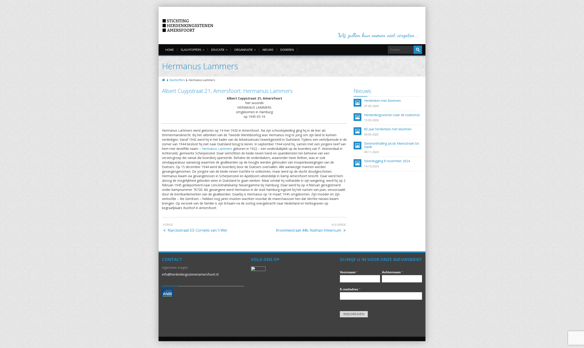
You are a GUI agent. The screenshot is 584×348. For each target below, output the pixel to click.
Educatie (217, 50)
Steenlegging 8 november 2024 (387, 161)
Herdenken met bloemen (382, 100)
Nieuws (268, 50)
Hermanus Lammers (217, 148)
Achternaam (392, 272)
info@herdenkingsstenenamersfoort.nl (190, 274)
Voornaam (348, 272)
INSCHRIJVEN (353, 314)
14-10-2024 (371, 166)
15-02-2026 (371, 120)
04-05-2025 (371, 134)
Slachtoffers (191, 50)
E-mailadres (350, 289)
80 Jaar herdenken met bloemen (388, 129)
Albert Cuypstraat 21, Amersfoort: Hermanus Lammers (227, 91)
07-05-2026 (371, 106)
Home (169, 50)
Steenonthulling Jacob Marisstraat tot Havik (391, 145)
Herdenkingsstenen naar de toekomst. (392, 115)
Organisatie (243, 50)
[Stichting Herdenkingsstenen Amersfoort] (188, 25)
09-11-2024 (371, 152)
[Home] (164, 80)
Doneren (287, 50)
